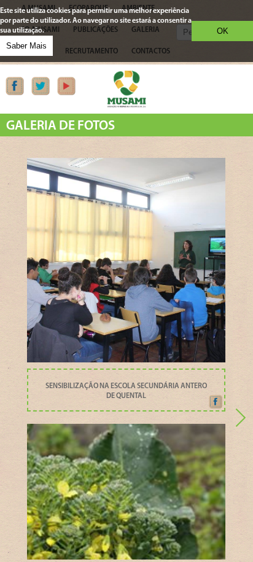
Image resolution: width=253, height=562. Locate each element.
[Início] (126, 105)
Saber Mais (26, 45)
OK (222, 31)
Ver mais (126, 354)
